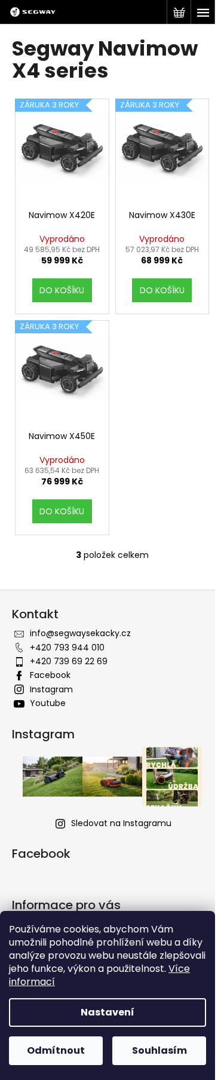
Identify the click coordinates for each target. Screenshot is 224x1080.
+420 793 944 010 (67, 647)
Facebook (50, 675)
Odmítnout (56, 1050)
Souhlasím (159, 1050)
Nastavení (107, 1012)
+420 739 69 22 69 (69, 661)
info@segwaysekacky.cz (80, 633)
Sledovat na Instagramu (121, 823)
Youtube (48, 703)
